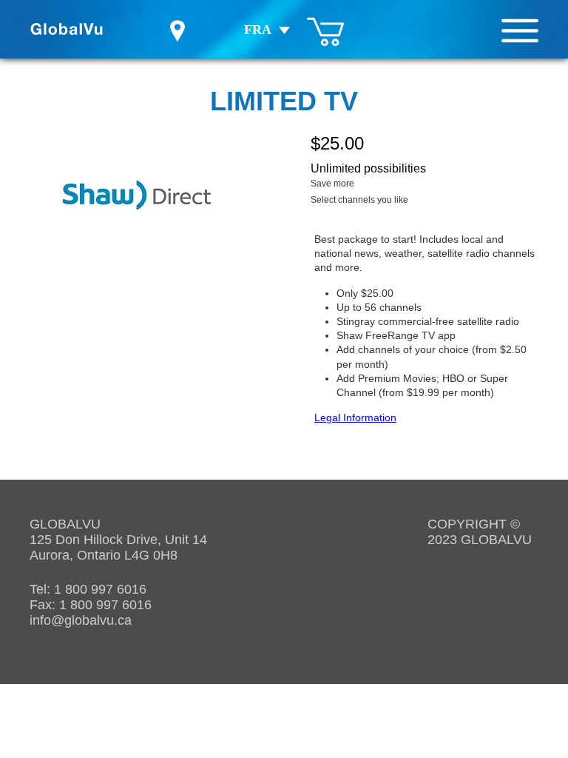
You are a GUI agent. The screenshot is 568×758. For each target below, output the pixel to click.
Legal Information (355, 417)
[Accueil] (67, 29)
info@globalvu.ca (81, 620)
